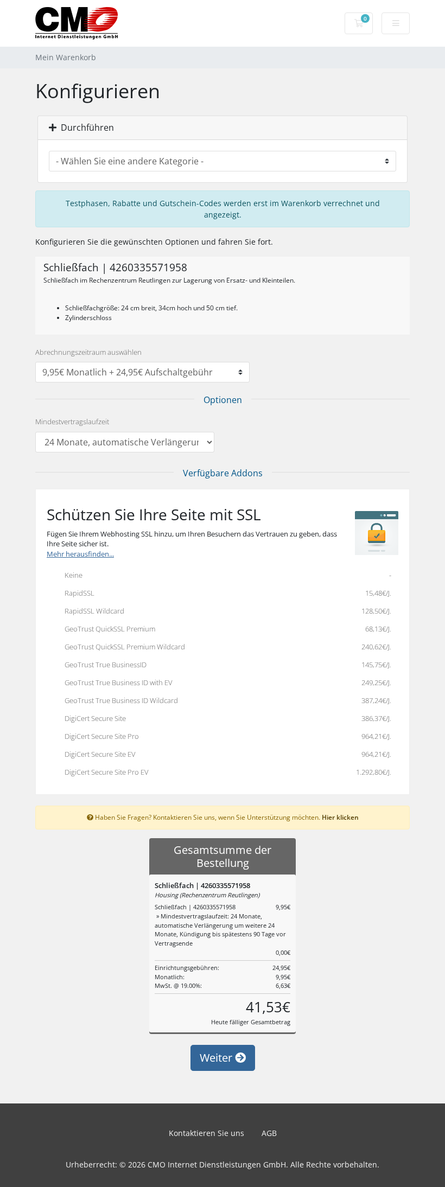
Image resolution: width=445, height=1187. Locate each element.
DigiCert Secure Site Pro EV (225, 772)
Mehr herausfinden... (80, 554)
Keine (225, 575)
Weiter (217, 1057)
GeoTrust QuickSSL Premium (225, 629)
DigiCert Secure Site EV (225, 754)
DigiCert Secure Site (225, 718)
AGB (269, 1133)
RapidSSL (225, 593)
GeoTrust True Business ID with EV (225, 682)
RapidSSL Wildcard (225, 611)
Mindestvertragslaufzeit (72, 421)
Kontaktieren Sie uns (206, 1133)
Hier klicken (340, 817)
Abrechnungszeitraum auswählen (88, 352)
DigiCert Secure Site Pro (225, 736)
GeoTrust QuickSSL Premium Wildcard (225, 647)
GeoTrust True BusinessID (225, 664)
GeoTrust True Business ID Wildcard (225, 700)
